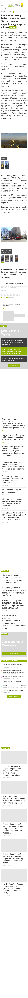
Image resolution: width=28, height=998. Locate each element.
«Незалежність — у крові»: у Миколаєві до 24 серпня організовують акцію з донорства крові (12, 502)
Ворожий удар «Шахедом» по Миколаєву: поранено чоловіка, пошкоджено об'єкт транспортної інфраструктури (13, 465)
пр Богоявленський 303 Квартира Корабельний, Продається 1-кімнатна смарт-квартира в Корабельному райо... (11, 770)
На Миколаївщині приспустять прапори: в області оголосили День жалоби (12, 342)
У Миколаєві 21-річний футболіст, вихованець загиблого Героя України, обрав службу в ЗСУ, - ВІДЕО (13, 605)
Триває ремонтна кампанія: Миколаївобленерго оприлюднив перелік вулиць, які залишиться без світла (14, 621)
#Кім (5, 291)
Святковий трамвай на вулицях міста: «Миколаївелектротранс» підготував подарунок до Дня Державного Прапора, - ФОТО (13, 423)
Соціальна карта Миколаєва (12, 643)
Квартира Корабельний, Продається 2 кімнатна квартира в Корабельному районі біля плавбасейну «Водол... (12, 858)
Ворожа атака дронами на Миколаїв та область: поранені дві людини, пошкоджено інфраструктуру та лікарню (13, 450)
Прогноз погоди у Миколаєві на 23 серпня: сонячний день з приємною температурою (13, 437)
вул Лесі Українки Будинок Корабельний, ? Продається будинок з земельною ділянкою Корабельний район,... (13, 888)
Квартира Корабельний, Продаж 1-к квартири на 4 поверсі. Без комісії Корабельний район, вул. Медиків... (12, 828)
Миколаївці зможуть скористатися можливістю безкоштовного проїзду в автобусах (14, 591)
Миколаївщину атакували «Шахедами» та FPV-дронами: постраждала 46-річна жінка (12, 351)
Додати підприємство (14, 696)
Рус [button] (6, 9)
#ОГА (2, 291)
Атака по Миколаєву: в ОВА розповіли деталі (12, 491)
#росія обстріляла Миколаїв (14, 291)
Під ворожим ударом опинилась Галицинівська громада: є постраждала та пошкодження (12, 479)
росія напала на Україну (10, 332)
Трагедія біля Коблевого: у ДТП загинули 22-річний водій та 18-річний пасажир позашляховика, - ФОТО (14, 516)
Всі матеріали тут (14, 366)
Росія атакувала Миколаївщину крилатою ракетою (13, 359)
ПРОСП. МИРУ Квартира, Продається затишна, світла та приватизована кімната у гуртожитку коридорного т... (13, 799)
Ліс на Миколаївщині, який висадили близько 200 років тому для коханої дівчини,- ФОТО (14, 579)
